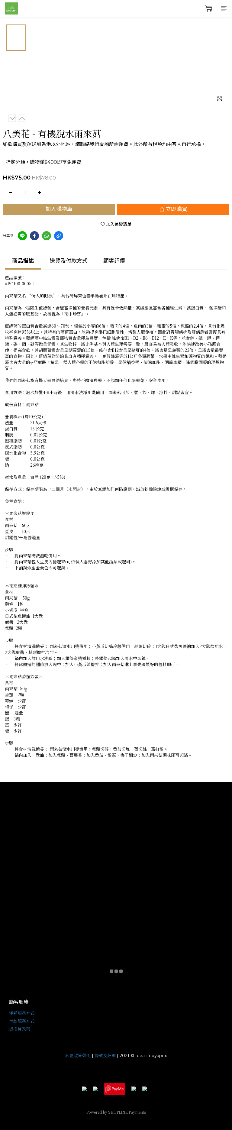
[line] (22, 235)
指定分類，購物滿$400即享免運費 (43, 162)
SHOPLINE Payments (127, 1112)
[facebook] (34, 235)
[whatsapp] (46, 235)
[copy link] (58, 235)
